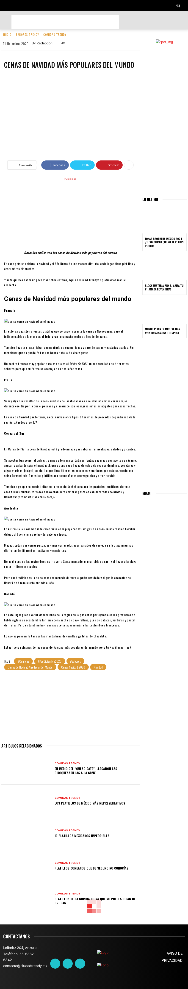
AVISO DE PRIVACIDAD (171, 957)
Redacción (44, 43)
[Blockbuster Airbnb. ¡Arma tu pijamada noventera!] (164, 267)
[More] (129, 165)
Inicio (7, 34)
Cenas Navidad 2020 (73, 667)
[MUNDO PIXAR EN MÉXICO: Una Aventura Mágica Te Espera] (164, 311)
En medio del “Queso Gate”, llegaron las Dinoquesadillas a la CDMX (86, 770)
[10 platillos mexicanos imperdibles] (26, 833)
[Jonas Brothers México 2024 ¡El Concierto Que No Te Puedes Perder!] (164, 220)
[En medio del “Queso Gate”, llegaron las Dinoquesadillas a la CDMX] (26, 768)
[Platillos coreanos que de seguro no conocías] (26, 866)
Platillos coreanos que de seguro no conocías (91, 868)
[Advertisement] (65, 22)
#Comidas (23, 661)
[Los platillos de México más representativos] (26, 801)
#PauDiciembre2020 (49, 661)
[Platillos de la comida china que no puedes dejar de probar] (26, 898)
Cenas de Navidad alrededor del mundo (30, 667)
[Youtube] (80, 964)
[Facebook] (55, 964)
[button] (178, 5)
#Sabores (75, 661)
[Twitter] (68, 964)
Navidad (98, 667)
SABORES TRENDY (27, 34)
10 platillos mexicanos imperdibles (82, 835)
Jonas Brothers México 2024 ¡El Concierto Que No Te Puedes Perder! (164, 242)
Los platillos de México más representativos (90, 803)
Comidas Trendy (54, 34)
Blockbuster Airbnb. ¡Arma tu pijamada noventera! (164, 287)
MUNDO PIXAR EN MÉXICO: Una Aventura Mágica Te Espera (162, 331)
